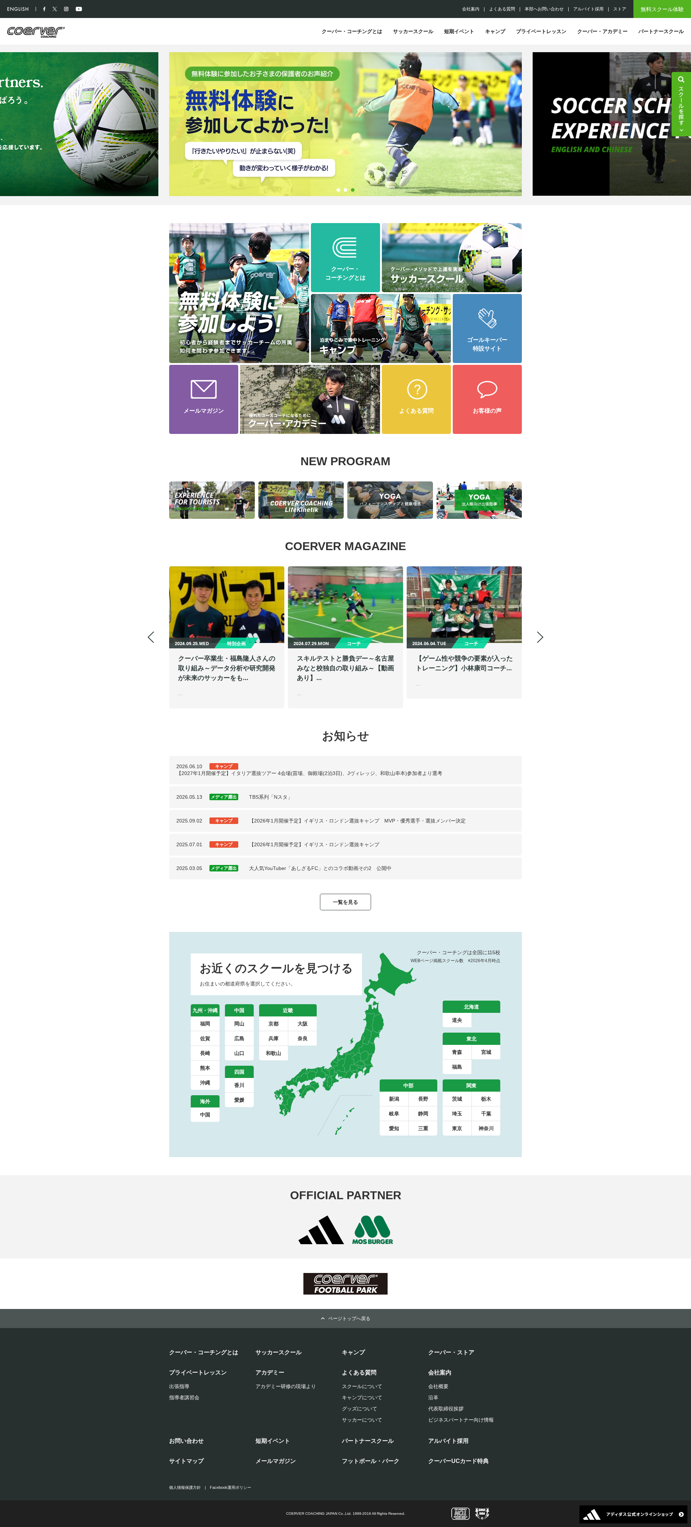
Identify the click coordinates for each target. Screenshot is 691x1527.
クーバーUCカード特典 (458, 1461)
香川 (239, 1085)
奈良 (303, 1038)
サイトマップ (186, 1461)
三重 (423, 1128)
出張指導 (179, 1386)
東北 (471, 1039)
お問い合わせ (186, 1441)
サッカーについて (362, 1420)
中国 (239, 1010)
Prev (151, 637)
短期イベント (459, 31)
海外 (205, 1101)
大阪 (303, 1024)
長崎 (205, 1053)
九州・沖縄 (205, 1010)
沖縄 (205, 1083)
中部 (408, 1085)
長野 (423, 1099)
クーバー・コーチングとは (352, 31)
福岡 (205, 1024)
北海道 (471, 1007)
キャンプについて (362, 1397)
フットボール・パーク (370, 1461)
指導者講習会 (184, 1397)
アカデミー (270, 1372)
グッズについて (359, 1409)
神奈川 (486, 1128)
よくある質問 (502, 9)
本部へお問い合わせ (544, 9)
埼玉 (457, 1113)
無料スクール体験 (662, 9)
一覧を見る (345, 902)
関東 (471, 1085)
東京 (457, 1128)
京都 (273, 1024)
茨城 (457, 1099)
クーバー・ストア (451, 1352)
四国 (239, 1072)
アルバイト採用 (588, 9)
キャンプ (495, 31)
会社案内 (470, 9)
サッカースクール (413, 31)
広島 (239, 1038)
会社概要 (438, 1386)
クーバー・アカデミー (602, 31)
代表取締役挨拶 (446, 1409)
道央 (457, 1020)
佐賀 (205, 1038)
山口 (239, 1053)
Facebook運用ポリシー (230, 1487)
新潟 (394, 1099)
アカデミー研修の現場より (286, 1386)
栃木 (486, 1099)
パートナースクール (661, 31)
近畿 (288, 1010)
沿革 (433, 1397)
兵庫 (273, 1038)
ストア (619, 9)
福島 (457, 1067)
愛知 (394, 1128)
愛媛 (239, 1100)
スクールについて (362, 1386)
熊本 (205, 1068)
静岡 (423, 1113)
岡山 (239, 1024)
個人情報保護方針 (185, 1487)
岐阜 (394, 1113)
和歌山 (273, 1053)
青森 (457, 1052)
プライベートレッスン (541, 31)
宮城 (486, 1052)
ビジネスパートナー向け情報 (461, 1420)
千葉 (486, 1113)
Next (172, 124)
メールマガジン (276, 1461)
